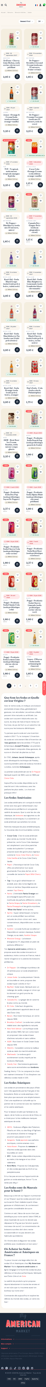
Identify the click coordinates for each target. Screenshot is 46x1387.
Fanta (9, 893)
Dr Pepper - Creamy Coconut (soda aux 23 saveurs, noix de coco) (35, 119)
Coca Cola (31, 167)
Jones (5, 112)
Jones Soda (12, 977)
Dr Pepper (30, 58)
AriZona (6, 58)
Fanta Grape (14, 903)
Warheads (11, 1054)
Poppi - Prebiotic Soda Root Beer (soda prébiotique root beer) (34, 552)
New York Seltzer (14, 1029)
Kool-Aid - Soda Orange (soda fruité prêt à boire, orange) (11, 391)
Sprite (9, 913)
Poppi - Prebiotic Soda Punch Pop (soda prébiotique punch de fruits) (34, 441)
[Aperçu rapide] (17, 38)
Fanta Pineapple (14, 906)
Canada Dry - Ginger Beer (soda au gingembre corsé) (34, 227)
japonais (24, 1140)
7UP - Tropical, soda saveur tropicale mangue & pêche (11, 172)
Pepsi (9, 865)
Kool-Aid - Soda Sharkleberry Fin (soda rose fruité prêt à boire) (11, 337)
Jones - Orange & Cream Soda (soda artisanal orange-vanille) (11, 118)
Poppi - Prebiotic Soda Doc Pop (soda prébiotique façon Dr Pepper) (11, 495)
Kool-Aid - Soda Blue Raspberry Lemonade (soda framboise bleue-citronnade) (35, 284)
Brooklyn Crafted (14, 1022)
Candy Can (12, 1064)
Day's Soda (31, 386)
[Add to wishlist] (17, 33)
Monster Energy (14, 938)
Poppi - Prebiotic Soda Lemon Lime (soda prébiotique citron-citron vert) (11, 662)
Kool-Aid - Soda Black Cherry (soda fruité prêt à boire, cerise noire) (34, 338)
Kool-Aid (7, 277)
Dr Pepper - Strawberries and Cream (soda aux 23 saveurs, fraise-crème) (34, 65)
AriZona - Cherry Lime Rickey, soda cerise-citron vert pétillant (11, 64)
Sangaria (11, 1140)
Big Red (10, 987)
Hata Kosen (12, 1146)
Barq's (9, 1016)
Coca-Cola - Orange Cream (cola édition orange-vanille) (34, 172)
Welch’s (10, 1048)
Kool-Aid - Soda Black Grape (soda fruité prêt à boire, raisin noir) (11, 282)
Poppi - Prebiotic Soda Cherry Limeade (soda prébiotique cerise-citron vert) (34, 606)
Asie (24, 1276)
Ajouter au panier (17, 76)
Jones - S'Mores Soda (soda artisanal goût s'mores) (34, 662)
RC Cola (10, 1006)
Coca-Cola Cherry (23, 855)
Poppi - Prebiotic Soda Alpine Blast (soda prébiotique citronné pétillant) (34, 497)
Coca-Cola (9, 778)
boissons (19, 815)
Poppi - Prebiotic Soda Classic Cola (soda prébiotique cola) (11, 606)
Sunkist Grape (30, 935)
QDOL (9, 1127)
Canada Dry (31, 221)
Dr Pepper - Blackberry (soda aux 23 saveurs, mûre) (11, 226)
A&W (5, 438)
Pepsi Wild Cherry (33, 874)
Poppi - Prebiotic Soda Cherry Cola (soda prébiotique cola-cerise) (11, 550)
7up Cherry (18, 890)
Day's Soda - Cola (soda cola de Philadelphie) (34, 390)
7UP (4, 167)
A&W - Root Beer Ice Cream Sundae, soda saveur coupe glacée (11, 444)
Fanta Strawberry (30, 903)
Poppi (28, 436)
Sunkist (10, 929)
